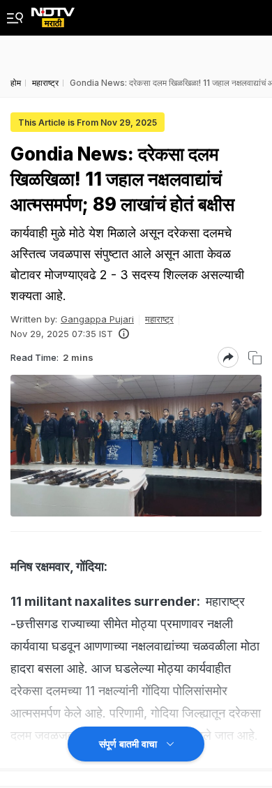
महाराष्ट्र (159, 319)
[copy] (255, 357)
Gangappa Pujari (97, 319)
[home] (53, 13)
